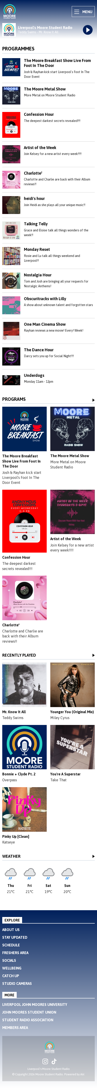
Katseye (8, 842)
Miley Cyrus (59, 718)
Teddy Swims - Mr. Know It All (38, 32)
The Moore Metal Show (45, 89)
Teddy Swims (12, 718)
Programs (14, 399)
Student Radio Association (27, 1020)
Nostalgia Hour (37, 275)
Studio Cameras (17, 983)
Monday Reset (37, 249)
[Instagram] (45, 1063)
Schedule (11, 945)
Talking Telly (36, 223)
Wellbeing (11, 968)
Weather (11, 856)
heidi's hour (34, 198)
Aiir (82, 1074)
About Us (11, 930)
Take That (58, 780)
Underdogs (34, 375)
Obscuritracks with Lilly (45, 298)
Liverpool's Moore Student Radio (45, 28)
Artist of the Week (40, 147)
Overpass (9, 780)
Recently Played (19, 655)
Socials (9, 960)
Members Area (15, 1028)
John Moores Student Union (29, 1012)
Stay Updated (14, 937)
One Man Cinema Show (45, 324)
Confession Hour (39, 114)
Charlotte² (33, 173)
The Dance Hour (38, 349)
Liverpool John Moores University (34, 1004)
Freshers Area (15, 953)
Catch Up (10, 976)
